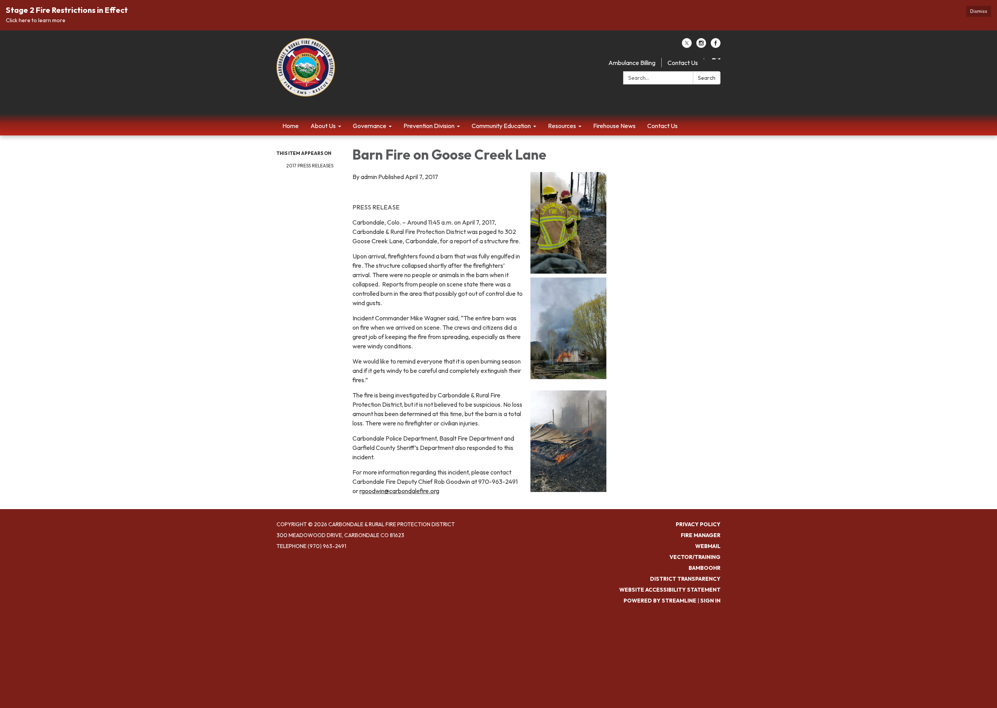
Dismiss (978, 11)
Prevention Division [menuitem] (428, 126)
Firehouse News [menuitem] (614, 126)
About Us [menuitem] (323, 126)
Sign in (710, 600)
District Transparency (685, 578)
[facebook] (715, 45)
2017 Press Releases (309, 166)
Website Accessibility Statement (669, 589)
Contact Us (683, 63)
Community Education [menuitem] (501, 126)
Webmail (707, 546)
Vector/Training (694, 556)
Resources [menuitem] (562, 126)
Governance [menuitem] (369, 126)
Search (706, 77)
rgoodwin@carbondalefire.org (399, 491)
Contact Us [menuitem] (662, 126)
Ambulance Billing (631, 63)
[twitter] (687, 45)
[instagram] (701, 45)
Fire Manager (700, 535)
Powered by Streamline (660, 600)
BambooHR (704, 567)
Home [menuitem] (290, 126)
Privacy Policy (698, 524)
